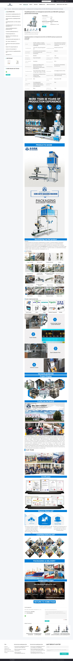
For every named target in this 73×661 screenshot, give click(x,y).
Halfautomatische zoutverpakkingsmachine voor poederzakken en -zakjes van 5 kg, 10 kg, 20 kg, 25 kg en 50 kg (22, 653)
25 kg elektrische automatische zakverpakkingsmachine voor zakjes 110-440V (38, 653)
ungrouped (8, 54)
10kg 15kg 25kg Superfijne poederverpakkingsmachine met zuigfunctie (65, 634)
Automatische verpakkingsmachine (12, 14)
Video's (30, 4)
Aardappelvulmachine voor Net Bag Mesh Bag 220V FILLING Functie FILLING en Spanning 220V (37, 634)
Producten (25, 4)
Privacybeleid (12, 659)
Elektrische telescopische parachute (13, 43)
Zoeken (52, 1)
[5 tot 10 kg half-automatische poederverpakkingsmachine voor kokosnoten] (47, 629)
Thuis (20, 4)
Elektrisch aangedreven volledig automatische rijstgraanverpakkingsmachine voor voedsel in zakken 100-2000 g (21, 650)
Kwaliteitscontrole (51, 4)
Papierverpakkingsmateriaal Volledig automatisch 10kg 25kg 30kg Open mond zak (38, 650)
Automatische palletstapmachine (12, 39)
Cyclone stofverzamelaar (10, 49)
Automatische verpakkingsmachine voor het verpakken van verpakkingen (38, 647)
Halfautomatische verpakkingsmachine (13, 18)
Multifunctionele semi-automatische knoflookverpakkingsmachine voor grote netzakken (30, 634)
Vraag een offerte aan (60, 1)
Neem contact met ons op (62, 4)
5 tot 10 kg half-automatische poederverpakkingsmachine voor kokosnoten (47, 634)
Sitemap (5, 652)
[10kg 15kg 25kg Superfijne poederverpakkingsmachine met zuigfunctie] (65, 629)
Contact (44, 26)
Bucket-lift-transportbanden (11, 46)
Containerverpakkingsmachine (11, 31)
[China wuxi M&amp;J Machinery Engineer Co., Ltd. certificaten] (8, 62)
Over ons (35, 4)
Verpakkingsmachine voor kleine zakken (13, 21)
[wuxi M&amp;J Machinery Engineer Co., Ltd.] (10, 4)
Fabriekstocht (42, 4)
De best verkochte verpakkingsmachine (13, 51)
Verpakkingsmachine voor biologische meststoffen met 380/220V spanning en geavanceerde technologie (32, 33)
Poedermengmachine (10, 33)
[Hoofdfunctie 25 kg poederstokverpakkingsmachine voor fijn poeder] (57, 629)
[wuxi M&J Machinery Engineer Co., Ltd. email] (7, 72)
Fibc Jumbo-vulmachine (10, 41)
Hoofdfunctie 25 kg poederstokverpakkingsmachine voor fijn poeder (57, 634)
